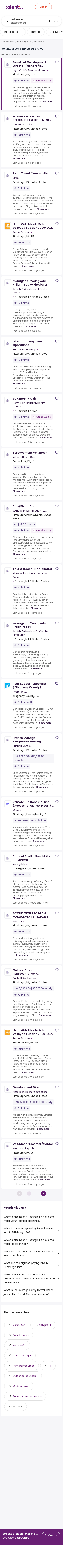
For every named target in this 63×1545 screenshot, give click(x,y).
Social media (21, 1335)
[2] (43, 1193)
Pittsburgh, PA (24, 42)
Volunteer (19, 1325)
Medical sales (21, 1386)
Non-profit (19, 1345)
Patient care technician (27, 1396)
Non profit (45, 1325)
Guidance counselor (25, 1376)
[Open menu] (57, 7)
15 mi (52, 21)
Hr (50, 1365)
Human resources (23, 1365)
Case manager (22, 1355)
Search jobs (7, 42)
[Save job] (57, 62)
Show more (46, 101)
